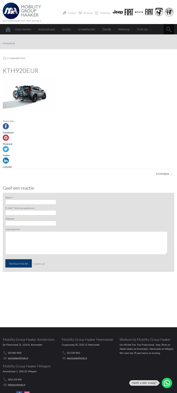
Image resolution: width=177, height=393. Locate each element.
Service (66, 29)
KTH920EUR (162, 174)
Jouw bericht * (13, 229)
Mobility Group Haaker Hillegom (27, 366)
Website (9, 218)
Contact (72, 12)
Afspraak (88, 12)
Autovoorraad (46, 29)
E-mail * (9, 208)
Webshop (105, 12)
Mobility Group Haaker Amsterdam (28, 339)
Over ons (142, 29)
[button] (167, 383)
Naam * (9, 197)
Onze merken (23, 29)
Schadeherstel (86, 29)
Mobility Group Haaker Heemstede (87, 339)
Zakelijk (106, 29)
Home (8, 29)
